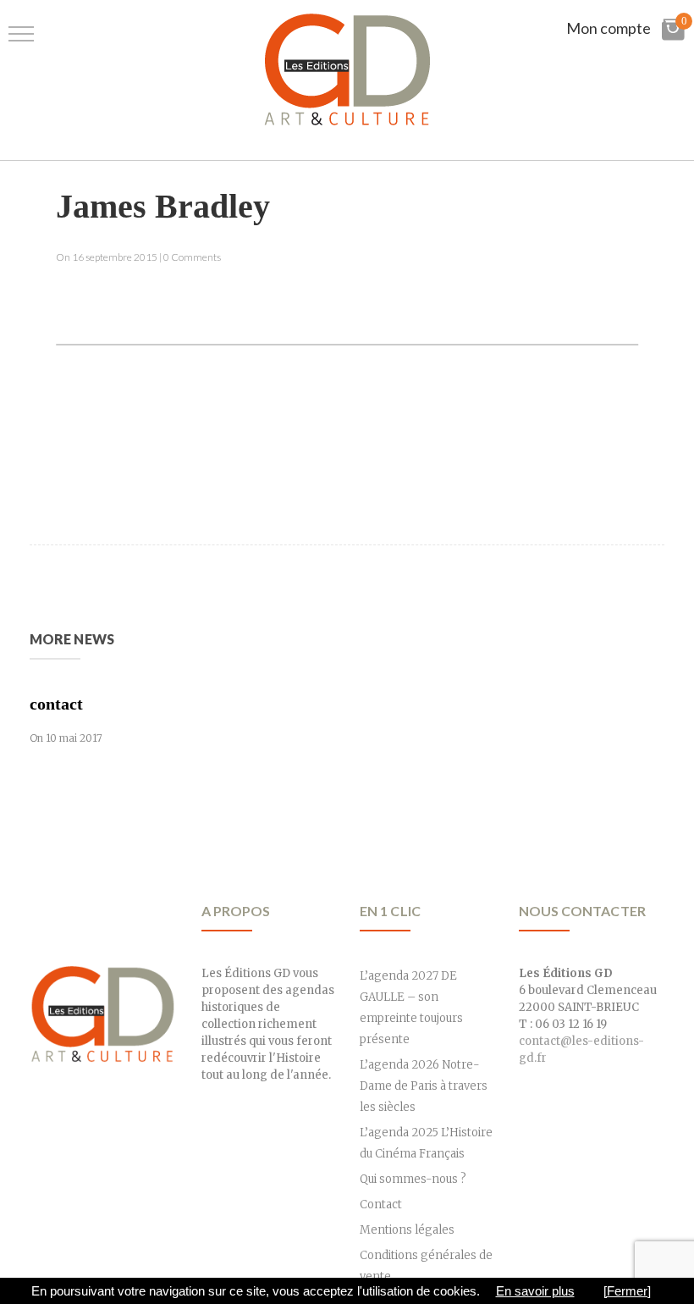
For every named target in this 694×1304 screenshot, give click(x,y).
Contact (381, 1204)
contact (56, 703)
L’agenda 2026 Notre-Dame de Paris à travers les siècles (423, 1086)
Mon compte (608, 28)
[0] (673, 36)
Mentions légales (407, 1230)
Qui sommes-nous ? (413, 1179)
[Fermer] (627, 1291)
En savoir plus (535, 1291)
